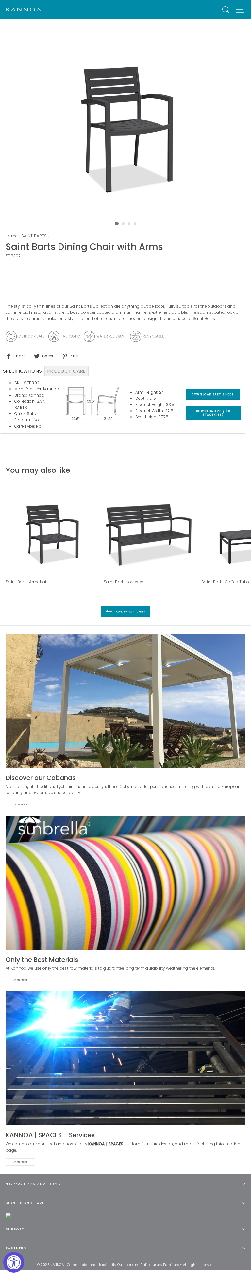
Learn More (20, 804)
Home (11, 236)
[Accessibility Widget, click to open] (13, 1262)
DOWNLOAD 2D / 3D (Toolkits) (213, 412)
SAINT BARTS (34, 236)
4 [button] (135, 223)
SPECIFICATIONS (22, 371)
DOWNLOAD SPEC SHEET (213, 394)
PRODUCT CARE (66, 371)
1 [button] (117, 223)
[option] (125, 118)
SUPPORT (15, 1229)
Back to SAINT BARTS (130, 611)
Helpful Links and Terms (33, 1184)
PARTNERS (16, 1248)
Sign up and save (25, 1203)
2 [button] (123, 223)
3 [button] (129, 223)
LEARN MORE (20, 1162)
